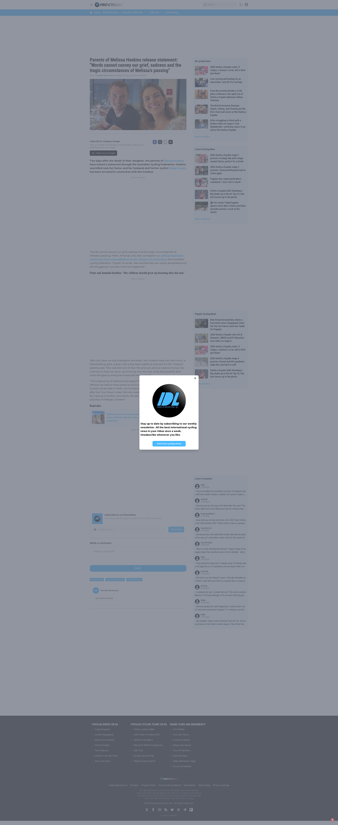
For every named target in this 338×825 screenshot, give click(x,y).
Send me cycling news (169, 443)
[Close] (195, 378)
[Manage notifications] (332, 820)
